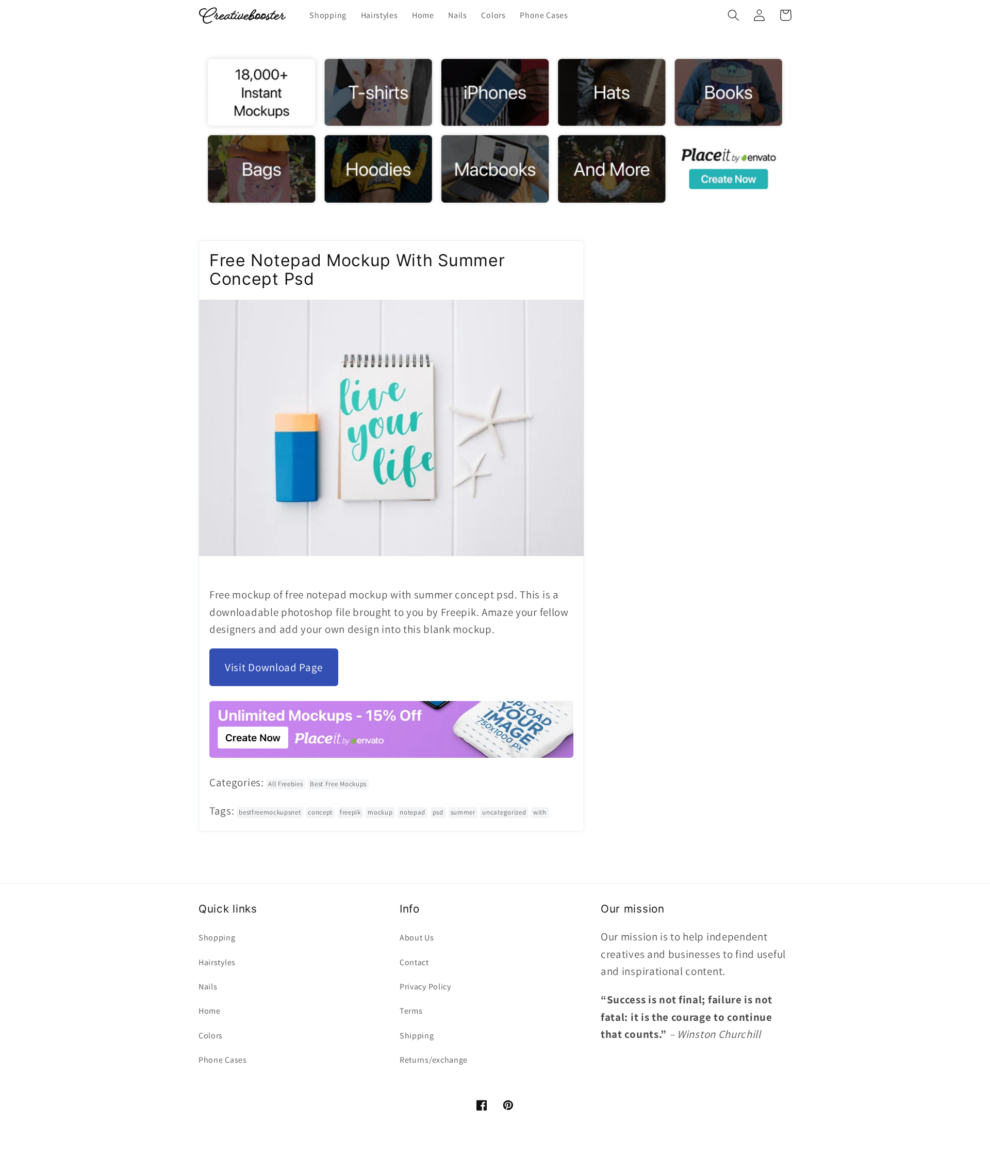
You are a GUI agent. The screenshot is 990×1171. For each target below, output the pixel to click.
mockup (380, 812)
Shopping (217, 937)
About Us (417, 937)
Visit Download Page (274, 667)
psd (438, 812)
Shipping (417, 1035)
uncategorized (504, 812)
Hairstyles (217, 962)
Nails (208, 986)
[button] (733, 15)
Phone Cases (223, 1059)
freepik (350, 812)
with (540, 812)
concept (320, 812)
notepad (412, 812)
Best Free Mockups (338, 783)
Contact (414, 962)
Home (210, 1010)
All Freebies (285, 783)
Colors (211, 1035)
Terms (411, 1010)
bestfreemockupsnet (270, 812)
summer (463, 812)
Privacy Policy (425, 986)
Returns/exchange (434, 1059)
